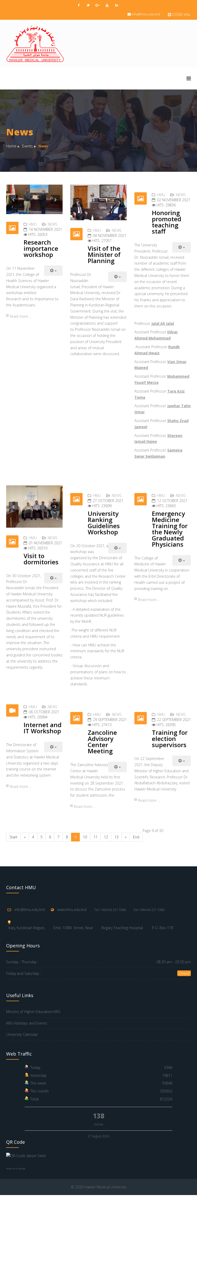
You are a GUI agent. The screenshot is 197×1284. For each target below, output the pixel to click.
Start (13, 837)
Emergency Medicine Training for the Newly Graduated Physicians (170, 528)
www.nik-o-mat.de (15, 1168)
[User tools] (53, 270)
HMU (33, 224)
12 (106, 837)
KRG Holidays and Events (26, 1023)
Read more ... (21, 316)
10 (85, 837)
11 (95, 837)
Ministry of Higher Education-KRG (33, 1011)
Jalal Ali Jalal (162, 323)
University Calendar (22, 1034)
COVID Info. (181, 14)
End (136, 837)
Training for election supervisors (170, 738)
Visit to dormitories (41, 558)
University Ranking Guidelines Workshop (104, 522)
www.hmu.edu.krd (71, 909)
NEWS (52, 224)
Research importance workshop (41, 248)
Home (11, 146)
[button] (13, 199)
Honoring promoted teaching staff (166, 221)
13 (116, 837)
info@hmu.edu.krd (146, 14)
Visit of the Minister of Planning (104, 254)
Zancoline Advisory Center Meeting (102, 741)
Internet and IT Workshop (43, 727)
